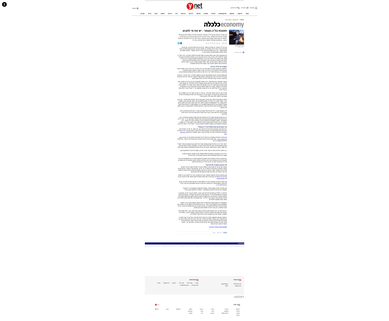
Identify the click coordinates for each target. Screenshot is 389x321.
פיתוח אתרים (195, 285)
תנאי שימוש (238, 286)
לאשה (190, 313)
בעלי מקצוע (166, 283)
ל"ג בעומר (219, 232)
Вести (156, 309)
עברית (158, 283)
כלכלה (242, 19)
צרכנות (212, 313)
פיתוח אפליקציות (184, 285)
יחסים (190, 309)
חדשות (238, 309)
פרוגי (167, 309)
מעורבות (190, 311)
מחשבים (226, 311)
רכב (202, 313)
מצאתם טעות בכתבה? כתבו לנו (218, 227)
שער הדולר (189, 283)
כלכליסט (178, 309)
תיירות (201, 309)
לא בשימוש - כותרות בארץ (231, 19)
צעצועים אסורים (221, 178)
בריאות (226, 309)
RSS (226, 286)
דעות (213, 311)
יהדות (212, 309)
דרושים (174, 283)
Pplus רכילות (225, 313)
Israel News (224, 284)
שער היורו (181, 283)
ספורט (238, 313)
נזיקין (214, 232)
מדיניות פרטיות (237, 284)
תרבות (238, 315)
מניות (197, 283)
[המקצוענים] (239, 297)
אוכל (202, 311)
